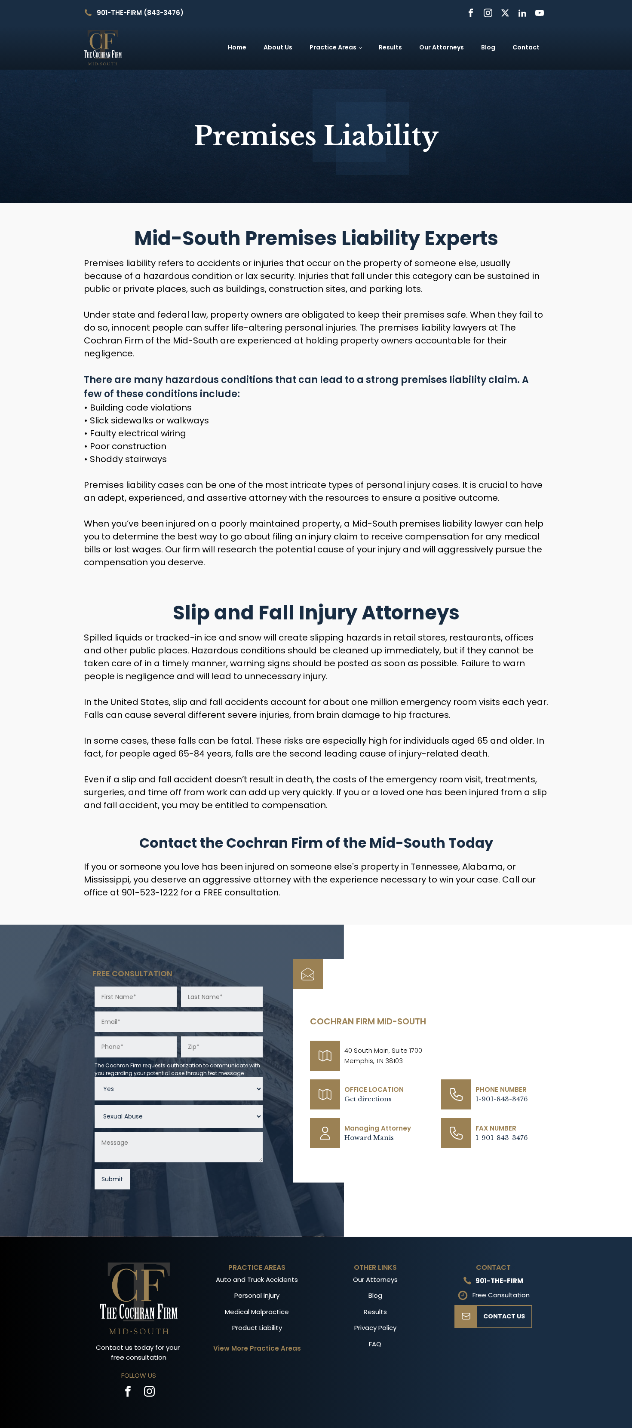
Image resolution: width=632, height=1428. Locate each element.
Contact (526, 47)
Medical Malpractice (257, 1311)
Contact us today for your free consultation (138, 1352)
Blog (488, 47)
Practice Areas (333, 47)
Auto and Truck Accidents (257, 1279)
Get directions (368, 1099)
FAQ (375, 1343)
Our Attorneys (441, 47)
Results (390, 47)
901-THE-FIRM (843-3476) (140, 12)
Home (237, 47)
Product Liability (257, 1327)
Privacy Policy (375, 1327)
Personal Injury (256, 1295)
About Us (278, 47)
